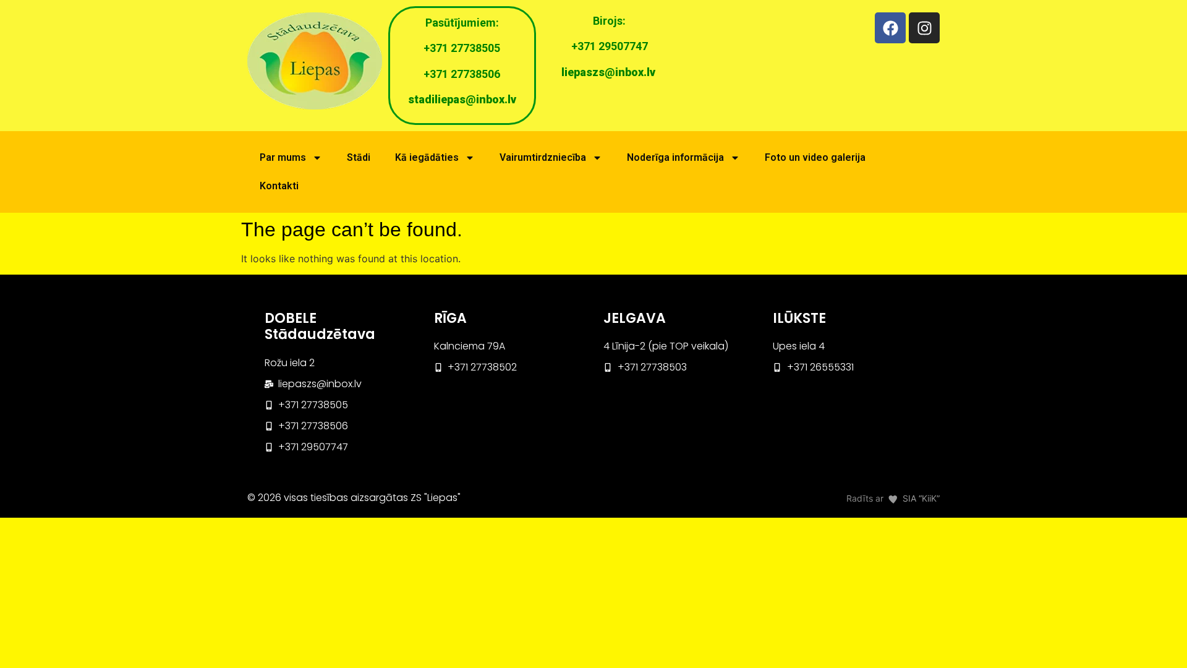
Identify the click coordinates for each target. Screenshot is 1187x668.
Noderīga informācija (675, 157)
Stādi (358, 157)
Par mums (283, 157)
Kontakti (279, 186)
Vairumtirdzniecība (543, 157)
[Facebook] (890, 27)
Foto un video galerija (815, 157)
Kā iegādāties (427, 157)
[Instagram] (924, 27)
